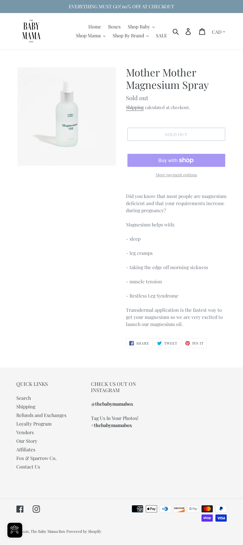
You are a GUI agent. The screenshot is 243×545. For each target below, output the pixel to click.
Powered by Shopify (83, 531)
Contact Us (28, 467)
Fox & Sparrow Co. (36, 458)
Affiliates (25, 449)
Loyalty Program (34, 424)
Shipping (135, 107)
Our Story (26, 441)
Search (23, 398)
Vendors (25, 432)
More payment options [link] (176, 175)
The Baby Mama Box (48, 531)
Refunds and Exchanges (41, 415)
